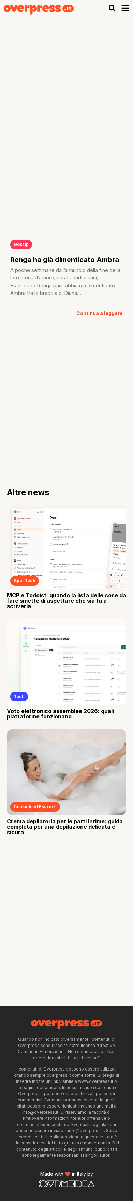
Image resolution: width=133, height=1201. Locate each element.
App (18, 580)
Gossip (21, 244)
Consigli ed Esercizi (35, 806)
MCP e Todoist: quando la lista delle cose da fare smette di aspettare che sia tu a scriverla (66, 601)
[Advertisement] (66, 86)
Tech (30, 580)
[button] (112, 8)
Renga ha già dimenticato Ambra (64, 259)
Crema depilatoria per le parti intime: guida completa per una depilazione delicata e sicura (65, 827)
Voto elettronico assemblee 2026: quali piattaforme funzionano (60, 714)
